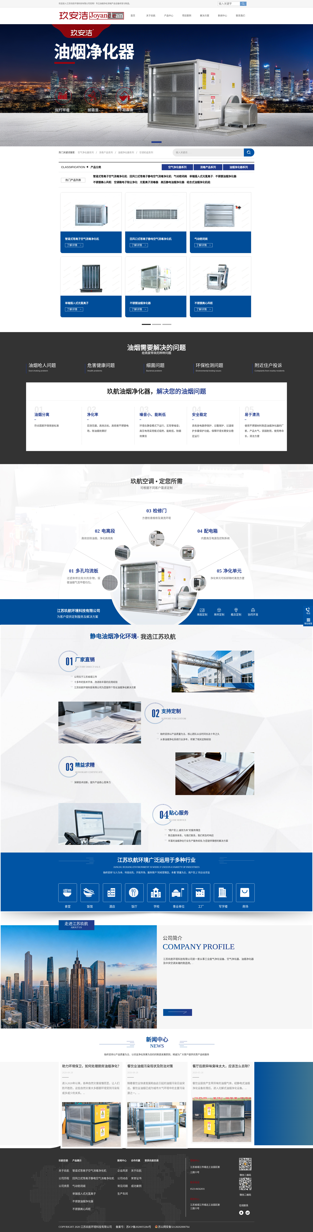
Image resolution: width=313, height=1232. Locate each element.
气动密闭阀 (180, 176)
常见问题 (122, 1186)
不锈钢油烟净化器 (225, 176)
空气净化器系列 (86, 152)
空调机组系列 (146, 152)
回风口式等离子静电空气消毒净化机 (150, 176)
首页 (133, 15)
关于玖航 (64, 1170)
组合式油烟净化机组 (198, 182)
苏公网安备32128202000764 (173, 1226)
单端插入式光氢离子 (201, 176)
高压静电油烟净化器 (172, 182)
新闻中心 (122, 1160)
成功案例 (136, 1186)
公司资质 (64, 1186)
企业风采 (122, 1170)
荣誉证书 (136, 1178)
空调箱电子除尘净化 (125, 182)
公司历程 (64, 1178)
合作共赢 (135, 1160)
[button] (156, 142)
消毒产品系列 (106, 152)
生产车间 (122, 1193)
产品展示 (77, 1160)
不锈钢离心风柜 (102, 182)
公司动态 (122, 1178)
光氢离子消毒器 (149, 182)
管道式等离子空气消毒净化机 (110, 176)
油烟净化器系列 (126, 152)
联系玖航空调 (151, 1160)
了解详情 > (74, 245)
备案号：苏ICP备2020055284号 (133, 1226)
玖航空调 (63, 1160)
